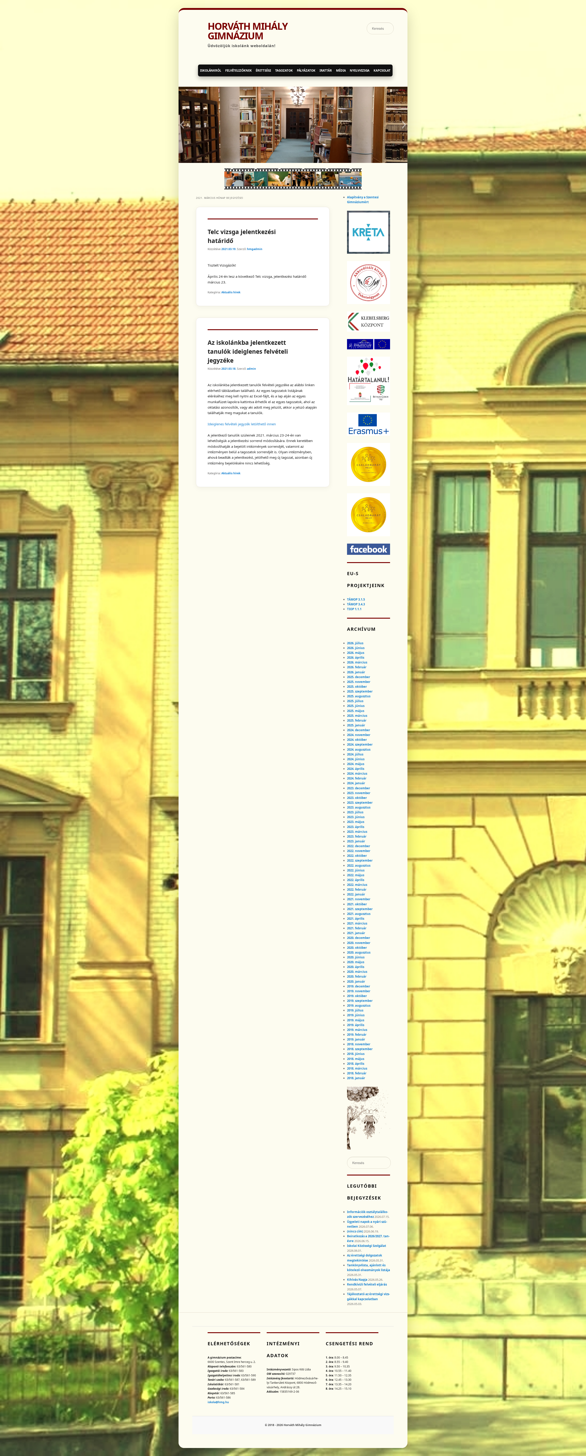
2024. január (356, 783)
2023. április (355, 827)
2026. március (357, 662)
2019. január (356, 1039)
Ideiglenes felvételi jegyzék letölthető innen (242, 424)
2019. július (355, 1010)
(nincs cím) (355, 1231)
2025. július (355, 701)
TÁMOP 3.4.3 (356, 604)
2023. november (358, 793)
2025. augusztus (358, 696)
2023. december (358, 788)
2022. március (357, 885)
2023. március (357, 832)
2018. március (357, 1068)
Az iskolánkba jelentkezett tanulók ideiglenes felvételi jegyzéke (248, 351)
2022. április (355, 880)
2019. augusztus (358, 1005)
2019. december (358, 986)
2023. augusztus (358, 807)
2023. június (355, 817)
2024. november (358, 735)
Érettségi (263, 70)
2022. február (356, 889)
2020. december (358, 938)
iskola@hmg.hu (218, 1402)
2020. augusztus (358, 952)
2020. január (356, 981)
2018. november (358, 1044)
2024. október (357, 740)
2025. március (357, 716)
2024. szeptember (360, 744)
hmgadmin (254, 249)
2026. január (356, 672)
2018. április (355, 1064)
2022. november (358, 851)
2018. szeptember (360, 1049)
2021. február (356, 928)
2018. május (355, 1059)
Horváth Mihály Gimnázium (248, 30)
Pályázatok (306, 70)
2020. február (356, 976)
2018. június (355, 1054)
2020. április (355, 967)
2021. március (357, 923)
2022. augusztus (358, 865)
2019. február (356, 1035)
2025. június (355, 706)
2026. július (355, 643)
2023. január (356, 841)
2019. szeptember (360, 1001)
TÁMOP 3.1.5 (356, 599)
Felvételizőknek (238, 70)
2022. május (355, 875)
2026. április (355, 657)
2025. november (358, 682)
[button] (182, 124)
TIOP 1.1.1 (354, 609)
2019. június (355, 1015)
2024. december (358, 730)
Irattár (326, 70)
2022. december (358, 846)
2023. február (356, 836)
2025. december (358, 677)
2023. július (355, 812)
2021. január (356, 933)
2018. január (356, 1078)
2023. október (357, 798)
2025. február (356, 720)
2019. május (355, 1020)
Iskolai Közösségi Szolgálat (366, 1246)
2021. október (357, 904)
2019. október (357, 996)
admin (251, 369)
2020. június (355, 957)
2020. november (358, 943)
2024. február (356, 778)
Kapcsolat (382, 70)
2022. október (357, 856)
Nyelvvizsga (359, 70)
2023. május (355, 822)
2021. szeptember (360, 909)
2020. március (357, 972)
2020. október (357, 948)
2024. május (355, 764)
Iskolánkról (210, 70)
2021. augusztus (358, 914)
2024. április (355, 769)
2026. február (356, 667)
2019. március (357, 1030)
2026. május (355, 653)
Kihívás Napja (357, 1280)
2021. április (355, 919)
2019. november (358, 991)
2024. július (355, 754)
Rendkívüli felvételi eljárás (367, 1284)
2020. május (355, 962)
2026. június (355, 648)
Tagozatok (284, 70)
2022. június (355, 870)
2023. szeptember (360, 803)
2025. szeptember (360, 691)
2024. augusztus (358, 749)
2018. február (356, 1073)
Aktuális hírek (230, 292)
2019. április (355, 1025)
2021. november (358, 899)
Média (341, 70)
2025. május (355, 711)
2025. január (356, 725)
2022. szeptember (360, 860)
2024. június (355, 759)
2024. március (357, 773)
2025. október (357, 687)
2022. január (356, 894)
